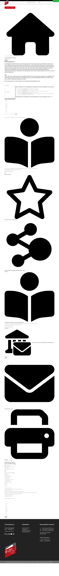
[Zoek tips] (15, 92)
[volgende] (6, 111)
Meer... (6, 60)
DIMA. (51, 562)
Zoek (6, 98)
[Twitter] (7, 534)
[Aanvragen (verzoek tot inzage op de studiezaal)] (29, 142)
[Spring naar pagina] (16, 114)
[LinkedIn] (9, 534)
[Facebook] (5, 534)
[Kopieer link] (15, 464)
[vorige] (6, 100)
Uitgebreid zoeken (11, 98)
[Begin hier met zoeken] (30, 34)
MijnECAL (56, 1)
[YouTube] (11, 534)
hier (51, 96)
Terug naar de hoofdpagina (10, 7)
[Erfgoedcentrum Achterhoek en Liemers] (8, 2)
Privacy (37, 562)
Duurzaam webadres (8, 460)
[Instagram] (13, 534)
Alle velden (7, 85)
